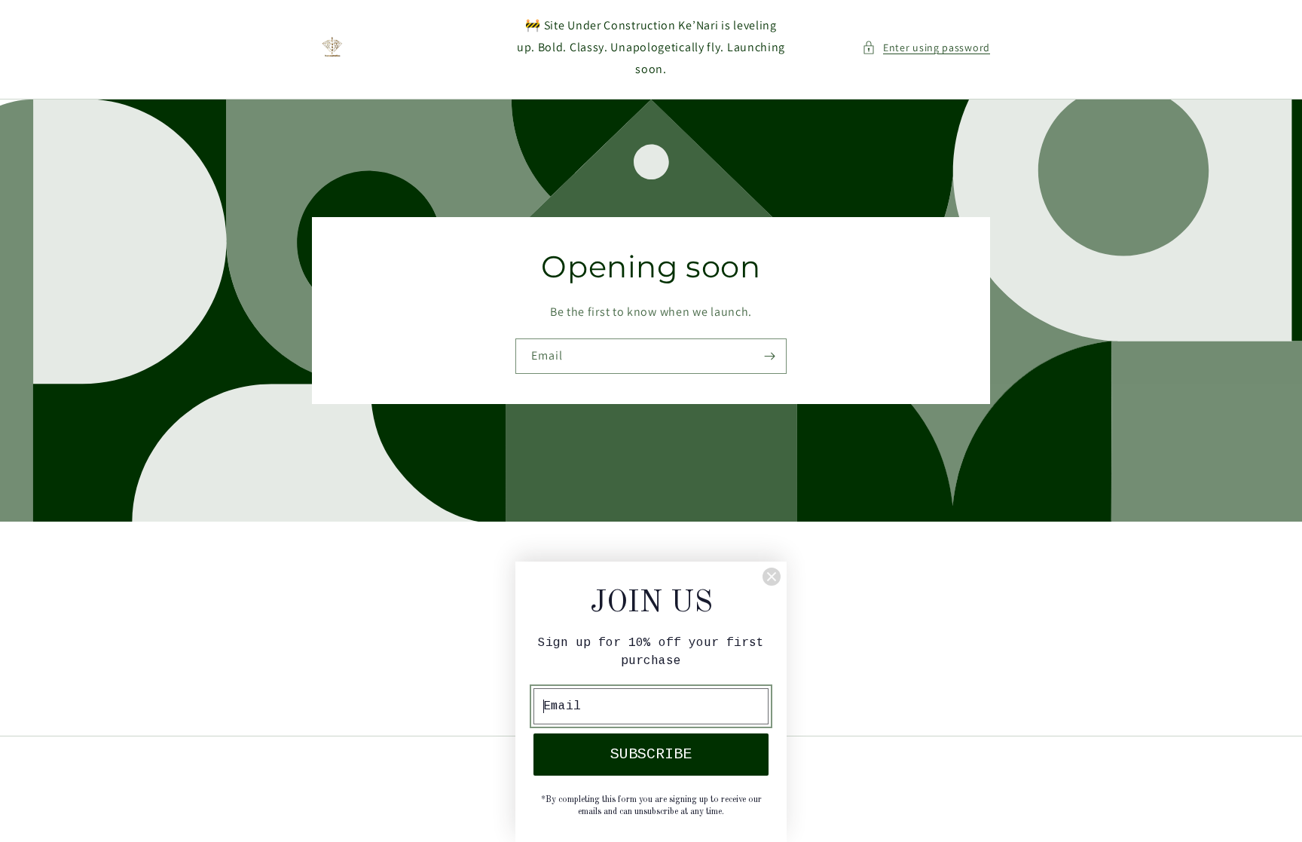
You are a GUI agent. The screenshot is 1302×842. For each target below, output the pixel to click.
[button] (926, 47)
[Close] (772, 577)
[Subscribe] (769, 356)
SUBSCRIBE (651, 754)
